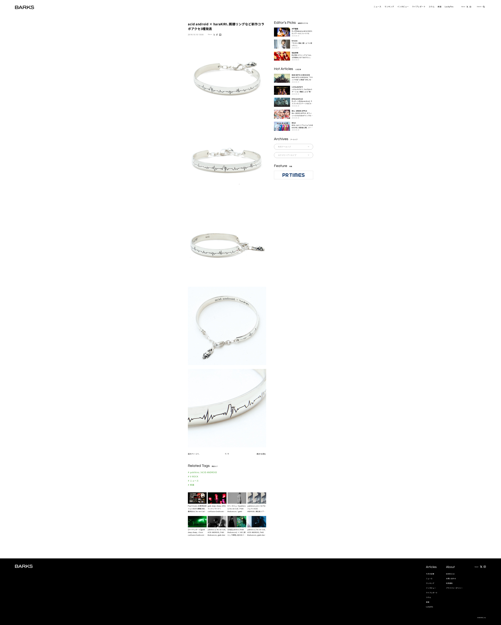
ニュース (377, 6)
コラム (432, 6)
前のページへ (193, 454)
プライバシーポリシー (454, 588)
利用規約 (449, 583)
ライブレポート (419, 6)
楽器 (440, 6)
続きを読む (261, 454)
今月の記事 (430, 574)
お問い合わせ (451, 578)
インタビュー (403, 6)
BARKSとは (450, 574)
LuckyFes (449, 6)
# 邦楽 (191, 484)
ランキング (389, 6)
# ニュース (193, 480)
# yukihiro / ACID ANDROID (202, 472)
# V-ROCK (193, 476)
